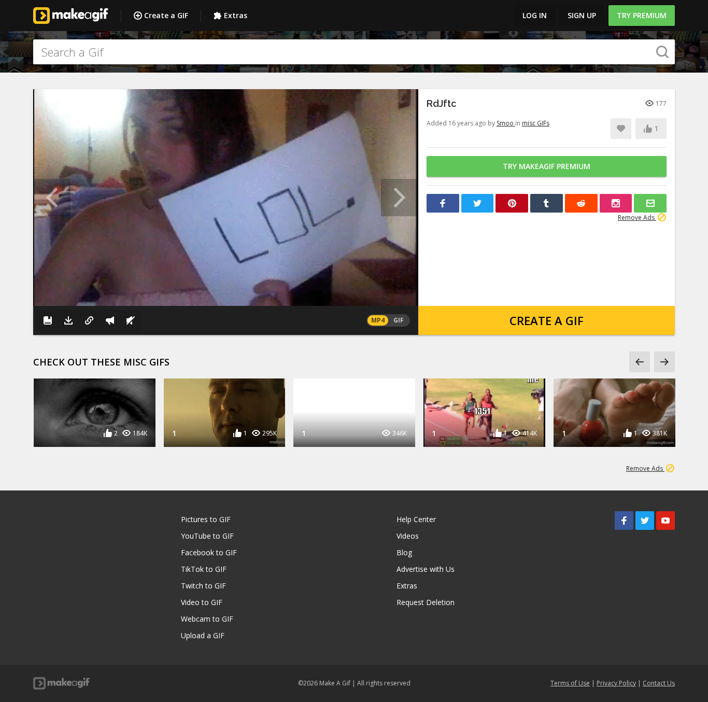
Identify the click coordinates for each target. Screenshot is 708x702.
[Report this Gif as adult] (110, 320)
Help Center (416, 519)
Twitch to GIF (203, 586)
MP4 (378, 320)
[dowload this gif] (68, 320)
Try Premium (642, 15)
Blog (404, 552)
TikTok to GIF (203, 569)
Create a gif (546, 320)
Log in (534, 15)
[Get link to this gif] (89, 320)
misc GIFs (535, 123)
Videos (408, 536)
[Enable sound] (130, 320)
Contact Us (659, 683)
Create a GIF (166, 15)
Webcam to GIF (207, 619)
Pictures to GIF (206, 519)
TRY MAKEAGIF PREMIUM (546, 166)
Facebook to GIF (209, 552)
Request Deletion (426, 602)
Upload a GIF (202, 635)
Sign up (582, 15)
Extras (235, 15)
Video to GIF (201, 602)
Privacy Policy (616, 683)
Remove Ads (637, 217)
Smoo (506, 123)
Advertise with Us (426, 569)
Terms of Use (570, 683)
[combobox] (354, 51)
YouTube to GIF (207, 536)
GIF (398, 320)
